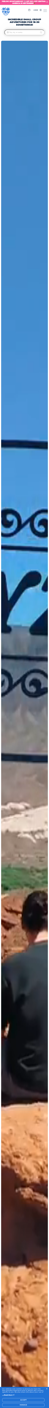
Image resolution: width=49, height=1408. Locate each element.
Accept (23, 1400)
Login (36, 10)
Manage (23, 1405)
